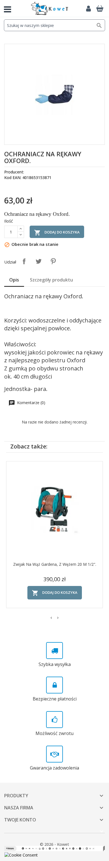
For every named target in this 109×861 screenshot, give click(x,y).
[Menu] (10, 8)
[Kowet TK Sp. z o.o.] (49, 8)
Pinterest (53, 261)
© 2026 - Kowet (54, 844)
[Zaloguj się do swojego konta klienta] (88, 8)
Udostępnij (24, 261)
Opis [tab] (14, 280)
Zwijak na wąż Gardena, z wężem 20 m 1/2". (54, 564)
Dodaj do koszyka (57, 232)
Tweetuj (38, 261)
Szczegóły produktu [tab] (51, 280)
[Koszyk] (100, 8)
